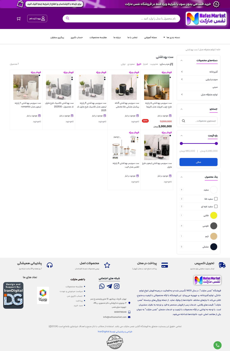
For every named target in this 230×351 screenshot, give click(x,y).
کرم (207, 236)
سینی (215, 87)
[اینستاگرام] (116, 286)
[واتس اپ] (102, 286)
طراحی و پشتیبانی (123, 331)
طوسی (206, 226)
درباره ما (117, 37)
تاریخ (139, 64)
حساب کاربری (77, 37)
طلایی (206, 215)
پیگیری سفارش (57, 37)
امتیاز (145, 64)
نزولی (123, 64)
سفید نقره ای (207, 206)
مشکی (205, 247)
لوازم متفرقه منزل (207, 49)
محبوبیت (154, 64)
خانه (218, 49)
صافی (198, 162)
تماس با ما (132, 37)
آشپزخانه (213, 72)
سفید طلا (208, 199)
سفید (206, 190)
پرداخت (79, 301)
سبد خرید (78, 305)
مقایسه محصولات (98, 37)
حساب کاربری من (75, 296)
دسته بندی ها (173, 37)
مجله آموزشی (150, 37)
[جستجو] (183, 121)
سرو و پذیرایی (212, 79)
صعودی (131, 64)
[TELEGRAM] (109, 286)
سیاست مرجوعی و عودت (71, 291)
